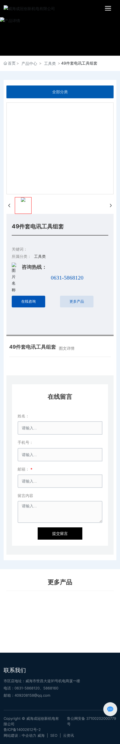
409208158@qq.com (32, 695)
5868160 (50, 688)
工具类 (50, 63)
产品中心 (29, 63)
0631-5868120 (67, 278)
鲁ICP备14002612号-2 (22, 729)
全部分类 (60, 92)
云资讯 (68, 735)
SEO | (56, 735)
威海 (41, 735)
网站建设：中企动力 (20, 735)
